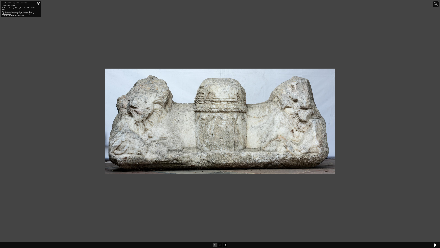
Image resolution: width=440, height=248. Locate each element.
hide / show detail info (38, 3)
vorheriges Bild (4, 245)
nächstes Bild (435, 245)
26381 (14, 3)
